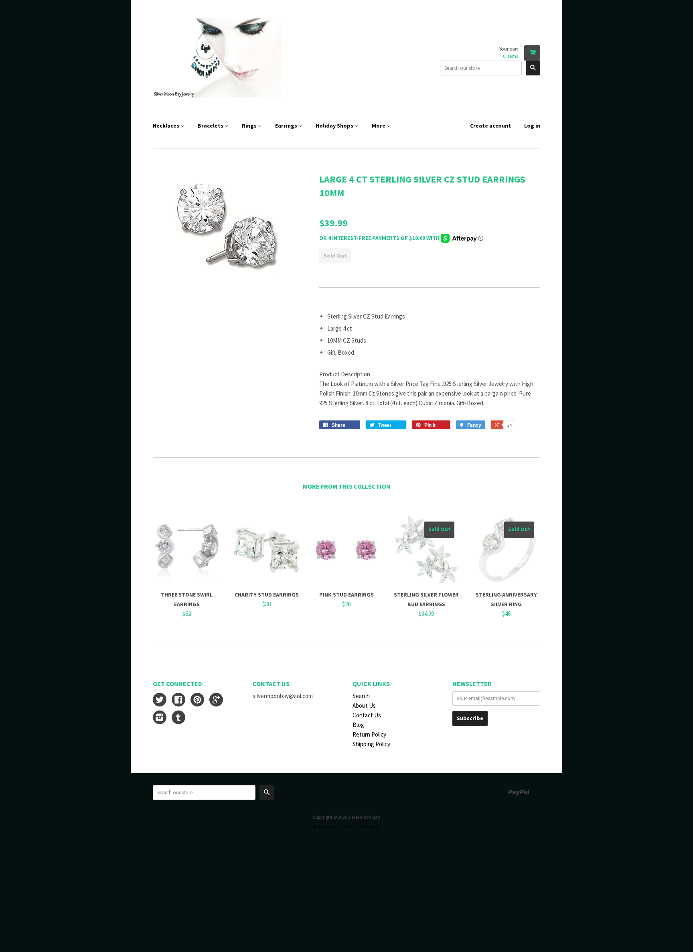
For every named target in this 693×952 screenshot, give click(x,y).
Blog (358, 725)
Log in (532, 125)
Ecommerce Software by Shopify (346, 827)
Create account (490, 125)
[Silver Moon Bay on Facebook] (178, 700)
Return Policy (369, 734)
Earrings (286, 125)
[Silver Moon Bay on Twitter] (159, 700)
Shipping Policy (371, 744)
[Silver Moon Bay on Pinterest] (197, 700)
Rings (250, 125)
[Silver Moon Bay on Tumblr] (178, 718)
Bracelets (211, 125)
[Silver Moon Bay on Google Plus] (216, 700)
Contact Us (367, 715)
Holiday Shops (335, 125)
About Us (364, 705)
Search (361, 696)
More (379, 125)
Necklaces (166, 125)
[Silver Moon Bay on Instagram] (159, 718)
